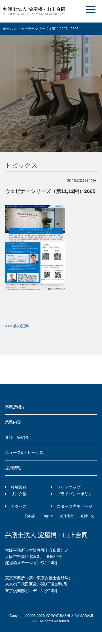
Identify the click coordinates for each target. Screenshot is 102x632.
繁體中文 (87, 516)
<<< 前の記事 (17, 326)
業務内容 (13, 422)
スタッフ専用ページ (74, 506)
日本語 (30, 516)
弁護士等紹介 (17, 437)
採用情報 (13, 468)
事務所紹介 (15, 407)
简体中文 (67, 516)
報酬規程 (19, 487)
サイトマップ (68, 487)
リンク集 (19, 494)
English (47, 516)
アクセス (19, 506)
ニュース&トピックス (24, 452)
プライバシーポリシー (71, 497)
